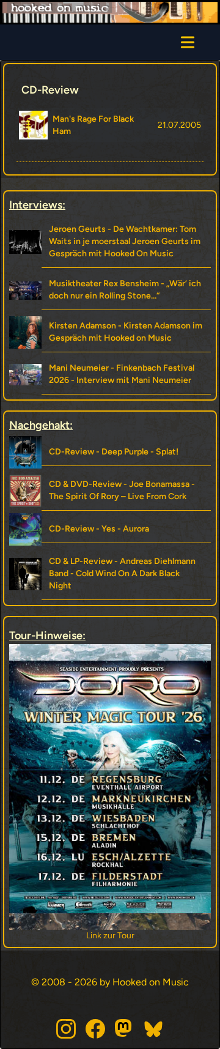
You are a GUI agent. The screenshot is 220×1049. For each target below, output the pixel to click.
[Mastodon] (124, 1029)
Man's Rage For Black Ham (93, 125)
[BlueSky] (154, 1029)
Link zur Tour (79, 935)
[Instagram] (66, 1029)
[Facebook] (95, 1029)
